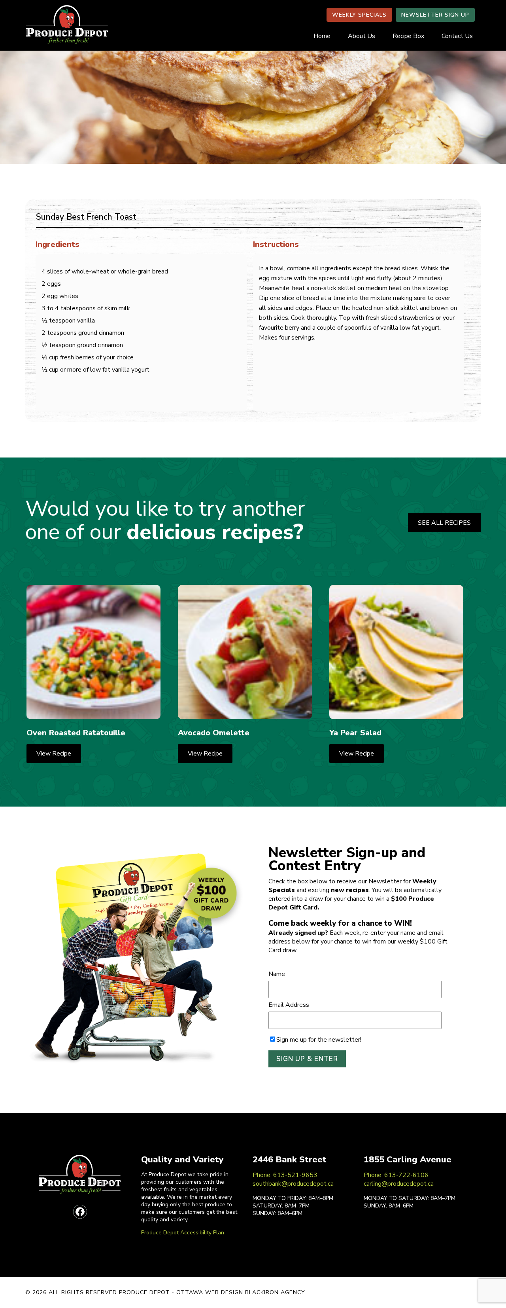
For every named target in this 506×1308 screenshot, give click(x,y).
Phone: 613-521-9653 (285, 1175)
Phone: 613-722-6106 (396, 1175)
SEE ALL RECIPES (444, 522)
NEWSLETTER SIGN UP (435, 15)
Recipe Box (408, 36)
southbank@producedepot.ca (293, 1183)
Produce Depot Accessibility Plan (182, 1232)
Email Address (288, 1004)
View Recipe (53, 753)
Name (276, 974)
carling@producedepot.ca (399, 1183)
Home (321, 36)
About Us (361, 36)
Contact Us (457, 36)
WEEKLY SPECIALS (359, 15)
